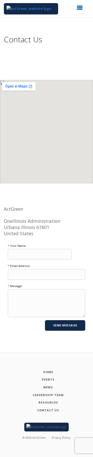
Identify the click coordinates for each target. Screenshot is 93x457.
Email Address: (19, 266)
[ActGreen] (31, 8)
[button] (81, 9)
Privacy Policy (61, 437)
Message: (15, 286)
